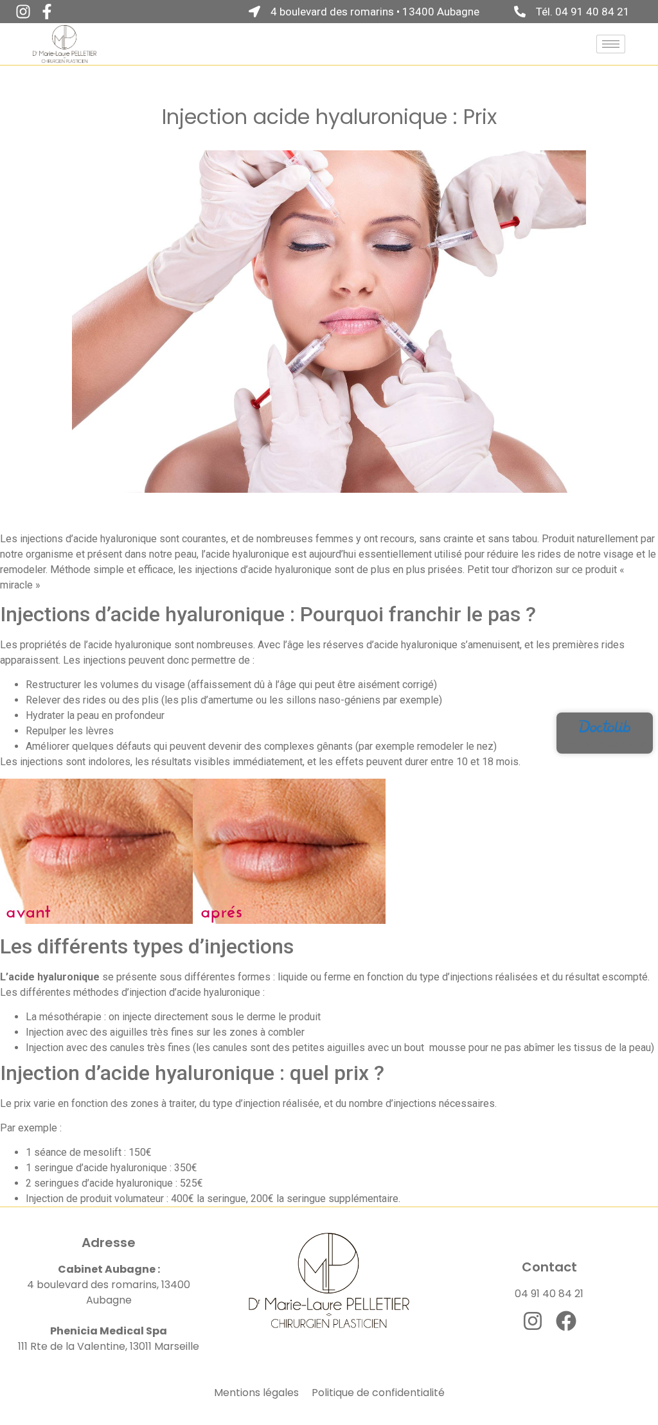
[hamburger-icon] (610, 44)
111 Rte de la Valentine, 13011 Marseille (108, 1346)
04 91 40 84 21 (549, 1293)
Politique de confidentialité (378, 1392)
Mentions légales (256, 1392)
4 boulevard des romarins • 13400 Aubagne (375, 11)
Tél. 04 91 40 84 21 (583, 11)
